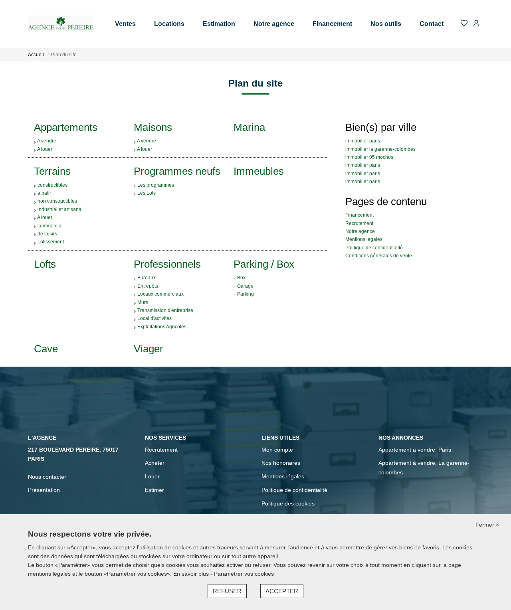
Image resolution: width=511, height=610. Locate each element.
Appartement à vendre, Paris (414, 449)
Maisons (153, 127)
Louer (152, 476)
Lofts (45, 264)
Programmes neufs (177, 171)
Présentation (44, 490)
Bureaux (146, 277)
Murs (142, 302)
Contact (432, 23)
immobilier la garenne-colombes (380, 149)
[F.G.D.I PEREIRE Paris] (60, 24)
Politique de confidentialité (374, 248)
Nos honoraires (280, 463)
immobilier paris (362, 141)
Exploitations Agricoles (161, 327)
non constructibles (57, 201)
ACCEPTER (281, 591)
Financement (332, 23)
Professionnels (167, 264)
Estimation (219, 23)
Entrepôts (147, 286)
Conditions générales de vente (378, 256)
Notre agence (274, 23)
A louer (44, 149)
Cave (46, 349)
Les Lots (146, 193)
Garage (245, 286)
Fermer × (487, 524)
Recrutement (359, 223)
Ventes (125, 23)
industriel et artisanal (60, 209)
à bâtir (44, 193)
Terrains (52, 171)
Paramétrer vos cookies (244, 574)
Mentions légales (363, 239)
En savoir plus (191, 574)
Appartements (65, 127)
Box (241, 277)
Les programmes (155, 185)
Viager (148, 349)
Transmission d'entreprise (165, 310)
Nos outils (385, 23)
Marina (249, 127)
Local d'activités (154, 318)
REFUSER (227, 591)
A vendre (46, 141)
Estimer (154, 490)
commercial (50, 226)
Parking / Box (264, 264)
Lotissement (51, 242)
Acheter (154, 463)
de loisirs (47, 234)
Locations (169, 23)
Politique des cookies (288, 503)
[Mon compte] (476, 23)
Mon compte (277, 449)
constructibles (52, 185)
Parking (245, 294)
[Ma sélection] (464, 23)
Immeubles (259, 171)
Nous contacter (47, 477)
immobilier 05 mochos (369, 157)
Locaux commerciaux (160, 294)
